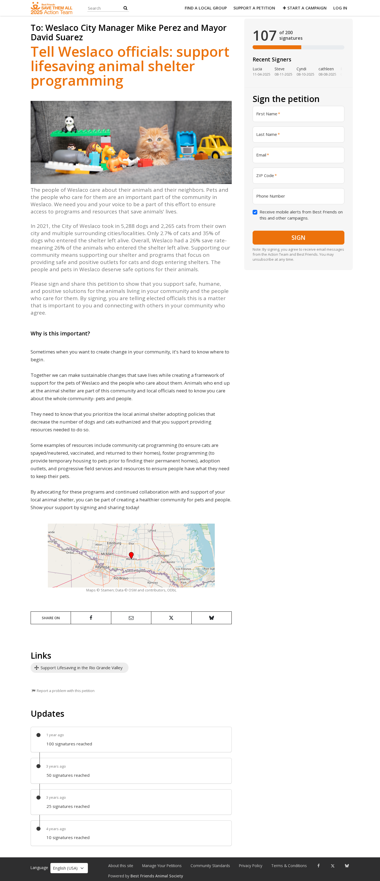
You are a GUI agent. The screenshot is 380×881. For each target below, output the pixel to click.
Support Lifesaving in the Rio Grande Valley (81, 667)
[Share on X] (171, 617)
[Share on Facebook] (91, 617)
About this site (120, 865)
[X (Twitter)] (332, 865)
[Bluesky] (346, 865)
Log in (340, 8)
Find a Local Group (206, 8)
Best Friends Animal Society (156, 875)
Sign (298, 237)
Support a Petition (254, 8)
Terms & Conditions (289, 865)
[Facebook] (318, 865)
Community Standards (210, 865)
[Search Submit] (125, 8)
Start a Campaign (307, 8)
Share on (51, 617)
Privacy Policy (250, 865)
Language (39, 867)
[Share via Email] (131, 617)
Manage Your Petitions (162, 865)
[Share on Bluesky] (211, 617)
